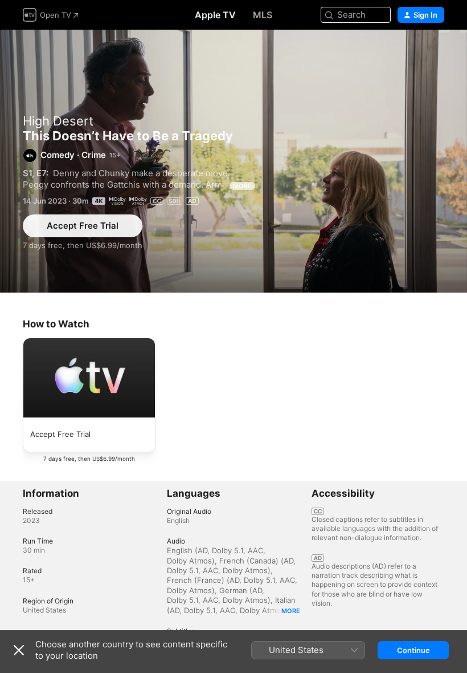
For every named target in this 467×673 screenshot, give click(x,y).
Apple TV (215, 15)
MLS (262, 15)
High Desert (58, 120)
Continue (413, 650)
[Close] (19, 650)
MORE (242, 186)
